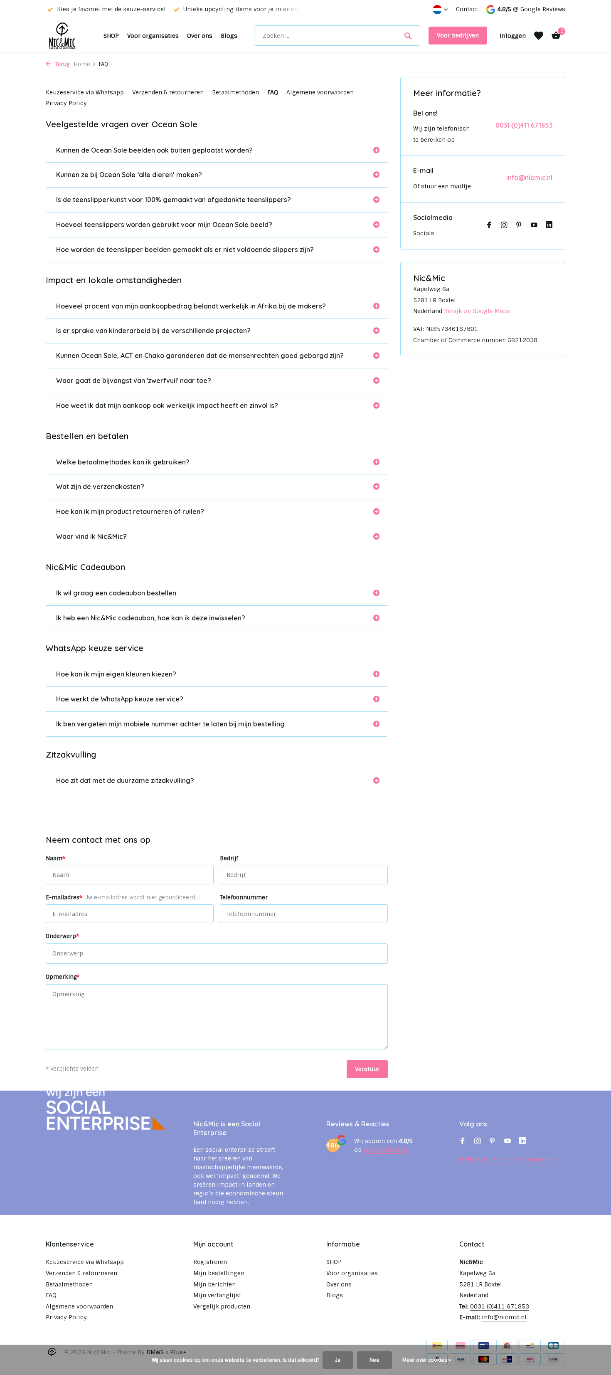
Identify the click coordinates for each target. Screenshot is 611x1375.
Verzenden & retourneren (168, 92)
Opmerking (62, 976)
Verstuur (367, 1069)
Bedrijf (229, 858)
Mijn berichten (214, 1284)
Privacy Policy (66, 103)
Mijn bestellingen (218, 1273)
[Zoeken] (408, 36)
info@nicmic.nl (529, 177)
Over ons (199, 35)
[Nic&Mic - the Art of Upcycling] (70, 35)
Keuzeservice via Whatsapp (85, 92)
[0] (553, 35)
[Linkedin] (549, 226)
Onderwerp (62, 936)
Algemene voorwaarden (320, 92)
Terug (61, 64)
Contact (467, 9)
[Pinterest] (519, 226)
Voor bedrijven (458, 35)
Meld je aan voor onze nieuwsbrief (508, 1159)
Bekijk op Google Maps (477, 311)
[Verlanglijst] (538, 35)
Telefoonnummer (244, 897)
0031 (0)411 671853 (523, 125)
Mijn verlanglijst (217, 1295)
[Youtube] (534, 226)
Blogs (229, 35)
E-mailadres (121, 897)
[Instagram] (504, 226)
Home (82, 64)
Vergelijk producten (221, 1306)
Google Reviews (542, 9)
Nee (374, 1360)
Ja (337, 1360)
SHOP (111, 35)
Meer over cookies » (426, 1360)
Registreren (210, 1262)
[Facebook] (489, 226)
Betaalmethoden (235, 92)
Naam (55, 858)
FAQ (272, 92)
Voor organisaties (153, 35)
